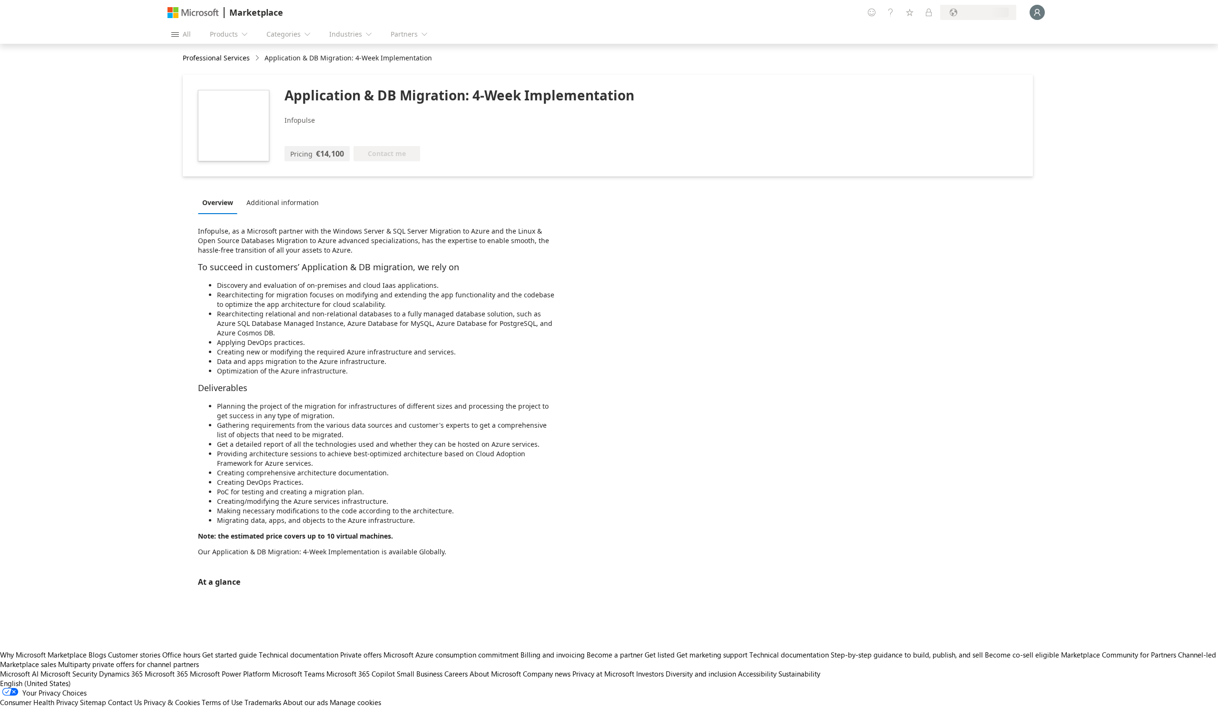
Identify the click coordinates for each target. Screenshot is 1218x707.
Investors (650, 673)
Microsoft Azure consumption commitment (452, 654)
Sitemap (93, 702)
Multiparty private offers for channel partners (128, 664)
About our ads (305, 702)
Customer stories (134, 654)
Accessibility (757, 673)
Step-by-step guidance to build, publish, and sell (907, 654)
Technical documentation (298, 654)
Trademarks (263, 702)
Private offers (361, 654)
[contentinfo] (258, 58)
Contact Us (125, 702)
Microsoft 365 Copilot (360, 673)
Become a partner (615, 654)
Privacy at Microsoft (603, 673)
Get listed (660, 654)
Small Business (419, 673)
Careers (456, 673)
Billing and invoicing (553, 654)
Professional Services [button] (216, 57)
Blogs (97, 654)
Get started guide (229, 654)
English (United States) (35, 683)
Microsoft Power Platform (230, 673)
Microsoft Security (68, 673)
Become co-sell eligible (1022, 654)
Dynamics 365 (121, 673)
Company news (546, 673)
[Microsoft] (193, 12)
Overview (217, 202)
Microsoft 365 (166, 673)
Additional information (282, 202)
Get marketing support (712, 654)
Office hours (181, 654)
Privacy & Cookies (172, 702)
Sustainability (799, 673)
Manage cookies (355, 702)
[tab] (220, 202)
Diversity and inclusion (701, 673)
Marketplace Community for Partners (1118, 654)
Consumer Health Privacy (39, 702)
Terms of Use (222, 702)
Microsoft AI (19, 673)
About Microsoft (495, 673)
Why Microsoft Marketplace (43, 654)
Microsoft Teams (298, 673)
